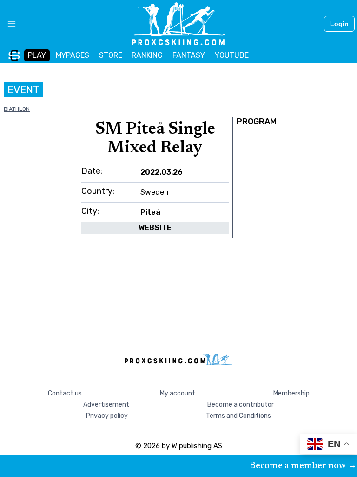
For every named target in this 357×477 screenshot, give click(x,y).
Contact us (65, 393)
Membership (291, 393)
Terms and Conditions (238, 416)
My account (177, 393)
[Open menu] (8, 23)
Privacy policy (107, 416)
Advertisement (106, 405)
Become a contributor (240, 405)
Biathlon (17, 109)
